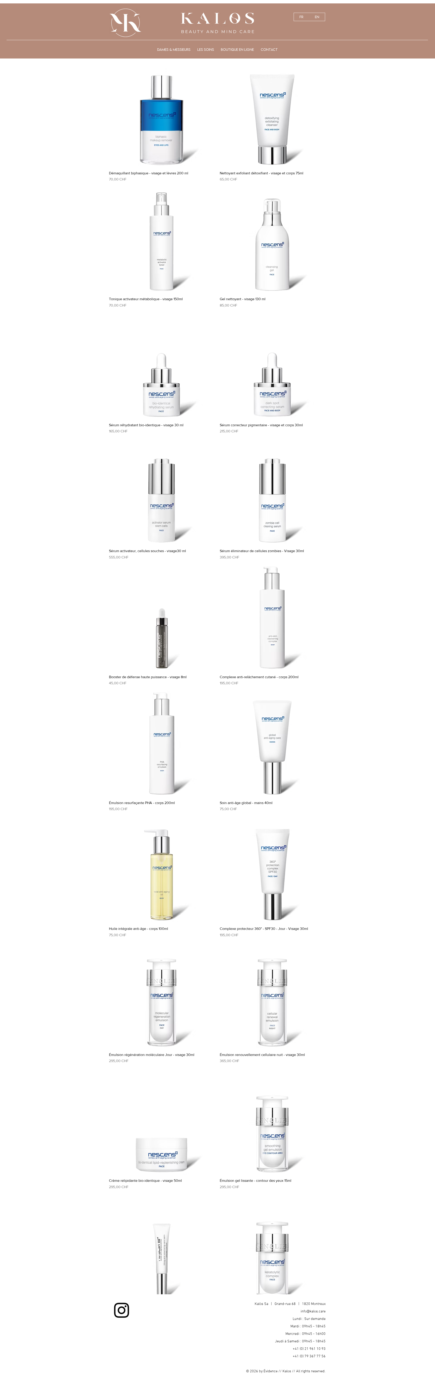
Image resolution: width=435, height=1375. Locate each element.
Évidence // (272, 1371)
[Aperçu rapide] (162, 114)
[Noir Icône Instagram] (121, 1310)
